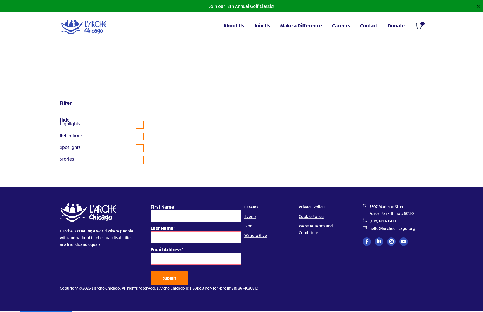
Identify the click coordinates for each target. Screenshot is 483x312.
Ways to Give (255, 235)
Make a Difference (301, 25)
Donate (396, 25)
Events (250, 216)
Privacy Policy (312, 206)
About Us (233, 25)
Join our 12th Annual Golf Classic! (241, 6)
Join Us (262, 25)
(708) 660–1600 (383, 220)
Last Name (162, 228)
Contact (369, 25)
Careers (341, 25)
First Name (162, 206)
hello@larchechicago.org (392, 228)
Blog (248, 225)
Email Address (166, 249)
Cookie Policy (311, 216)
